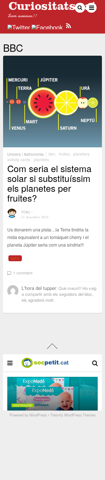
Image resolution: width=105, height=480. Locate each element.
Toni (25, 211)
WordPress (38, 415)
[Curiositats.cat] (52, 7)
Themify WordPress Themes (72, 415)
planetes (41, 159)
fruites (64, 154)
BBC (52, 154)
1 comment (22, 273)
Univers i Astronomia (25, 154)
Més (15, 258)
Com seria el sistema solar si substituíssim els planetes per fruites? (49, 183)
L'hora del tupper (39, 288)
